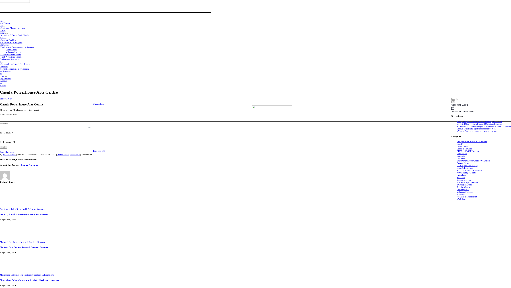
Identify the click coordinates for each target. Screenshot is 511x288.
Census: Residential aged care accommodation (476, 129)
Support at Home (464, 180)
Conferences (462, 153)
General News (63, 154)
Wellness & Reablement (467, 197)
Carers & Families (464, 149)
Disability (461, 158)
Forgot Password (7, 152)
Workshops (461, 199)
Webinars (461, 194)
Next (10, 99)
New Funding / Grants (466, 173)
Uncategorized (463, 189)
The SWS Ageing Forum (467, 182)
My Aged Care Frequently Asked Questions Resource (22, 242)
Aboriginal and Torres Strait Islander (472, 141)
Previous (3, 99)
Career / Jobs (462, 146)
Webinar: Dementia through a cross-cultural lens (477, 131)
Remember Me (9, 142)
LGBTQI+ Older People (467, 165)
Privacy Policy (444, 146)
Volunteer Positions (465, 192)
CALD (460, 144)
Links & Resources (465, 168)
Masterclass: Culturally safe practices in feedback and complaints (27, 275)
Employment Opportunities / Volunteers (473, 161)
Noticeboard (75, 154)
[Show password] (89, 127)
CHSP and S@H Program (468, 151)
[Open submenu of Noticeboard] (6, 33)
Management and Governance (469, 170)
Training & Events (464, 185)
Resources (461, 177)
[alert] (481, 109)
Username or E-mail (8, 114)
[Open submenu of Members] (4, 26)
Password (4, 124)
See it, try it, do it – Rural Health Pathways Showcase (22, 209)
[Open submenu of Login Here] (6, 76)
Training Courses (464, 187)
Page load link (99, 151)
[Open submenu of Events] (2, 62)
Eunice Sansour (9, 154)
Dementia (461, 156)
